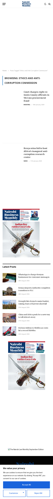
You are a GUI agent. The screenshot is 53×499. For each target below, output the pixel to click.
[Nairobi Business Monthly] (26, 4)
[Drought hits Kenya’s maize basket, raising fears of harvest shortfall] (9, 304)
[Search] (49, 4)
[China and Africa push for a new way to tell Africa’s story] (9, 317)
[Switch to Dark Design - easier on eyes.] (45, 4)
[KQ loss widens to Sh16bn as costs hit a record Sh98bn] (9, 331)
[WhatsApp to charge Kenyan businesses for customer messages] (9, 277)
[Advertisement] (26, 38)
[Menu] (4, 4)
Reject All (38, 493)
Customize (13, 493)
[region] (26, 482)
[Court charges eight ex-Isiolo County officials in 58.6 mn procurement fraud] (12, 115)
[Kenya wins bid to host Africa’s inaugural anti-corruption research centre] (12, 171)
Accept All (26, 485)
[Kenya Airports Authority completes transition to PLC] (9, 291)
